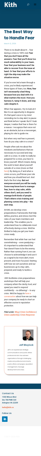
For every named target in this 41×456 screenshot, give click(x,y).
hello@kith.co (8, 407)
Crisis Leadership (11, 315)
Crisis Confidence (28, 312)
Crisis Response (27, 315)
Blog (17, 312)
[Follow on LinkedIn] (5, 419)
